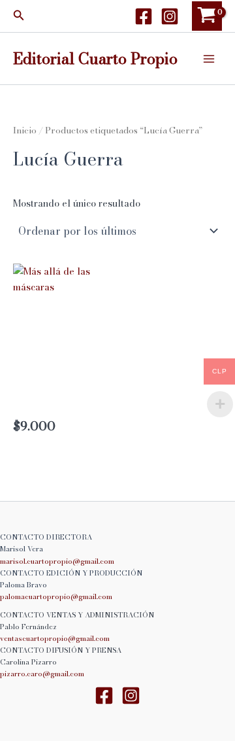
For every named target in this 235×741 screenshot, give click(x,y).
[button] (19, 16)
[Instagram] (170, 16)
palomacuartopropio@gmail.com (56, 596)
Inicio (25, 130)
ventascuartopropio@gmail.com (55, 638)
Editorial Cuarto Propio (95, 58)
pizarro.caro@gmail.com (42, 673)
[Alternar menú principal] (209, 58)
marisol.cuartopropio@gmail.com (57, 561)
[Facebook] (143, 16)
